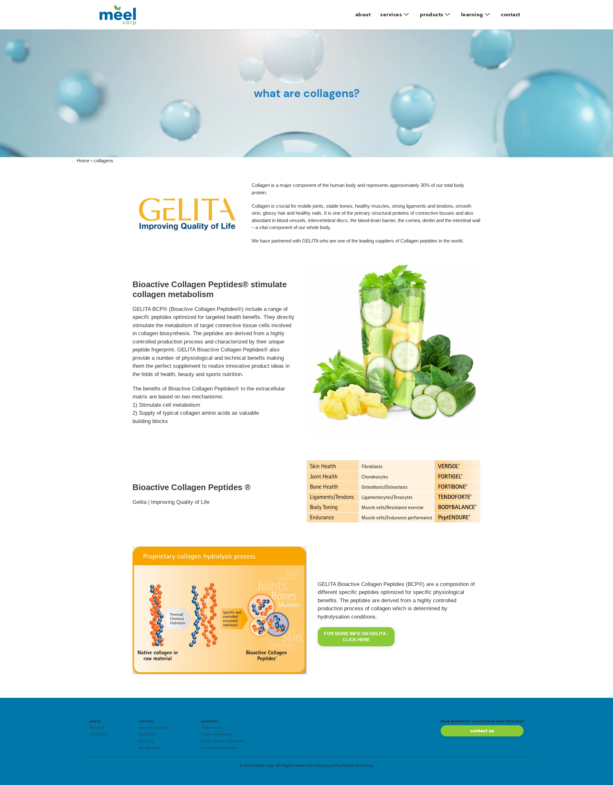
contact (510, 14)
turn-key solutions (154, 728)
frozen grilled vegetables (222, 741)
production (148, 734)
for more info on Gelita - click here (356, 636)
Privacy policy (328, 765)
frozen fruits (211, 728)
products (431, 14)
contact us (98, 734)
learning (472, 14)
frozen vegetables (216, 734)
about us (96, 728)
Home (83, 160)
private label (149, 748)
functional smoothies (219, 748)
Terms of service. (358, 765)
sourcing (146, 741)
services (391, 14)
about (363, 14)
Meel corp (264, 765)
